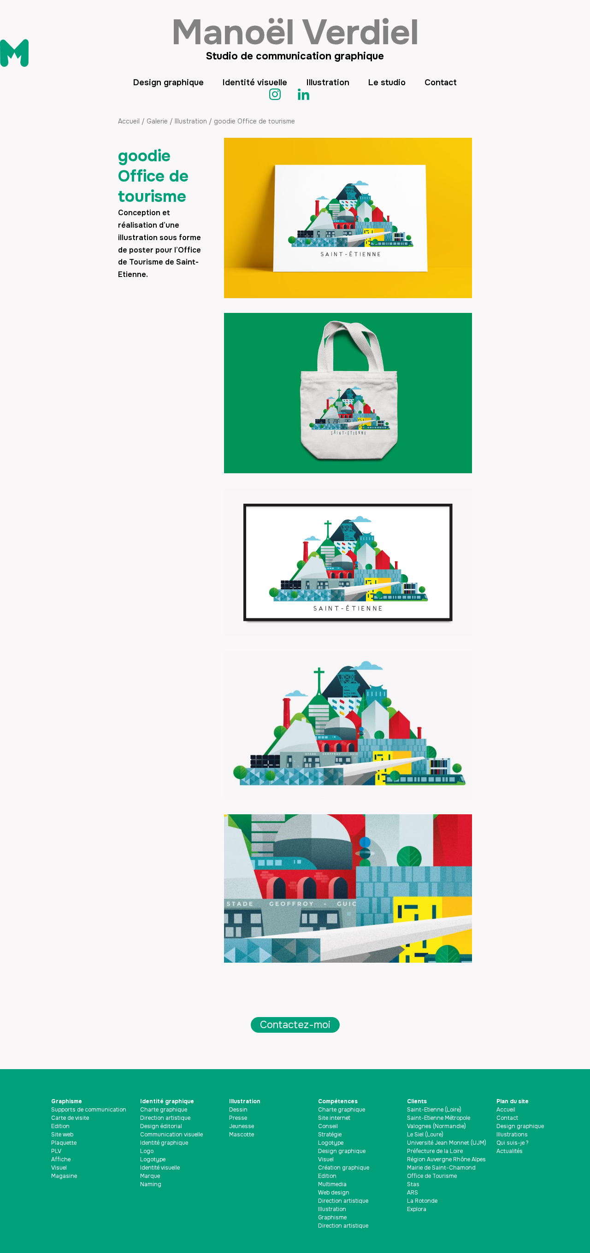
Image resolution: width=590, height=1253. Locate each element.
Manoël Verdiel (295, 32)
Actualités (509, 1151)
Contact (441, 82)
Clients (417, 1101)
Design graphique (168, 82)
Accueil (129, 121)
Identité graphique (167, 1101)
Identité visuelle (255, 82)
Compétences (338, 1101)
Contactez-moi (295, 1024)
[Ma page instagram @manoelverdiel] (280, 94)
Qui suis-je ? (512, 1143)
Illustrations (512, 1134)
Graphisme (66, 1101)
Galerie (157, 121)
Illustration (328, 82)
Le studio (387, 82)
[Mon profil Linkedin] (309, 94)
